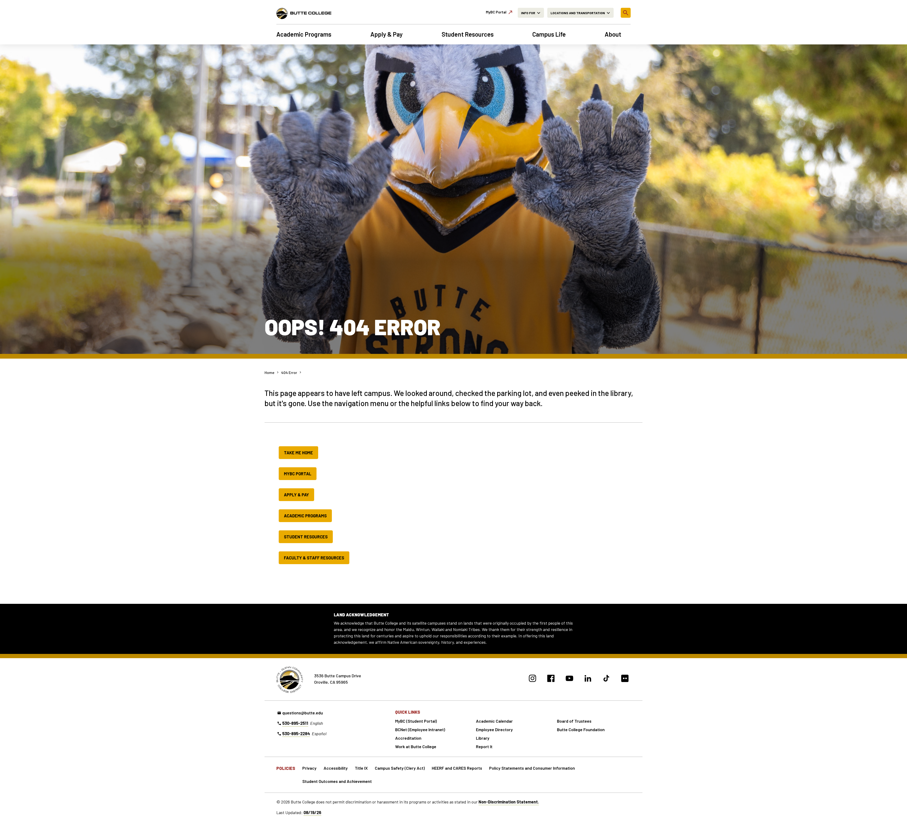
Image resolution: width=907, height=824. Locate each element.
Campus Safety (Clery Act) (400, 768)
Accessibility (336, 768)
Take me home (298, 452)
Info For (528, 13)
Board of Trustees (574, 721)
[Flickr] (625, 679)
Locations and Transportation (578, 13)
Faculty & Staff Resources (314, 557)
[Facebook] (551, 679)
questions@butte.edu (302, 712)
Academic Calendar (494, 721)
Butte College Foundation (581, 729)
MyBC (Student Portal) (416, 721)
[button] (626, 13)
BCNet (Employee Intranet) (420, 729)
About (613, 34)
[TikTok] (606, 679)
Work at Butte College (415, 746)
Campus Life (549, 34)
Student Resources (468, 34)
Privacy (309, 768)
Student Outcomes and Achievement (337, 781)
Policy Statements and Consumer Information (532, 768)
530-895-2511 (295, 723)
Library (482, 738)
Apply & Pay (386, 34)
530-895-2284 (296, 733)
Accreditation (408, 738)
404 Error (289, 372)
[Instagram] (532, 679)
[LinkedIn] (588, 679)
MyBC (496, 12)
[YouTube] (569, 679)
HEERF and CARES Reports (457, 768)
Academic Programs (303, 34)
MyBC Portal (297, 473)
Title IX (361, 768)
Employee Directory (494, 729)
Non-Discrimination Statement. (509, 801)
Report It (484, 746)
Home (269, 372)
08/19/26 (312, 812)
